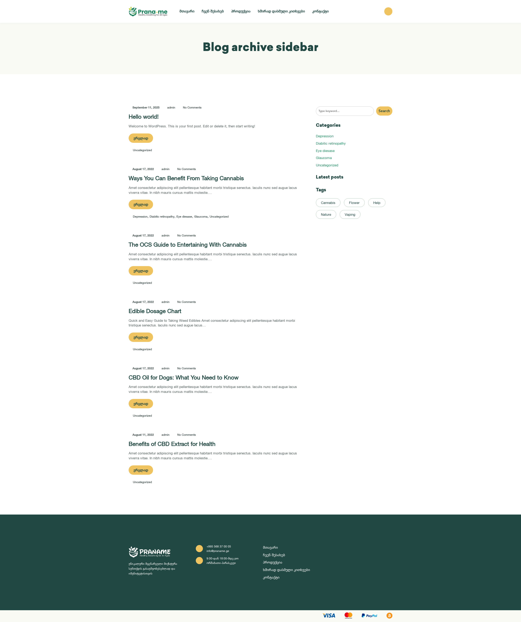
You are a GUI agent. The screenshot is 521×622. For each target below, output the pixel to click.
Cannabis (328, 202)
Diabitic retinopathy (162, 216)
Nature (326, 214)
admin (171, 107)
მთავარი (187, 11)
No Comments (192, 107)
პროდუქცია (241, 11)
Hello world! (144, 116)
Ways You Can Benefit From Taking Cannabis (186, 178)
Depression (140, 216)
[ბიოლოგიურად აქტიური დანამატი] (148, 11)
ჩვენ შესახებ (213, 11)
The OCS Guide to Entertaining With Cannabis (188, 244)
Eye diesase (184, 216)
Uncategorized (142, 150)
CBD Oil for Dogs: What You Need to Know (184, 377)
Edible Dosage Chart (155, 311)
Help (376, 202)
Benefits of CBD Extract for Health (172, 443)
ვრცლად (141, 138)
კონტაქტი (320, 11)
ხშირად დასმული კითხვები (281, 11)
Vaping (350, 214)
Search (384, 111)
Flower (354, 202)
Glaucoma (201, 216)
